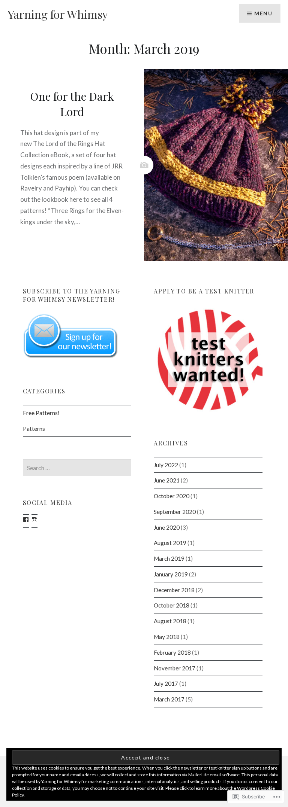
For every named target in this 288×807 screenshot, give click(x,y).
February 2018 (172, 652)
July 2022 (166, 465)
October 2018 (171, 605)
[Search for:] (77, 468)
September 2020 (175, 511)
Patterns (34, 428)
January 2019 (171, 574)
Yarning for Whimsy (58, 14)
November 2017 (174, 668)
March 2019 (169, 558)
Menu (263, 13)
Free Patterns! (41, 412)
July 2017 (166, 683)
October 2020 (171, 496)
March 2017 (169, 699)
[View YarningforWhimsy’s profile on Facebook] (26, 520)
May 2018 (167, 636)
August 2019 (170, 542)
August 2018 (170, 621)
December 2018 (174, 590)
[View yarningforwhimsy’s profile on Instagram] (35, 520)
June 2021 (167, 480)
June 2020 (167, 527)
